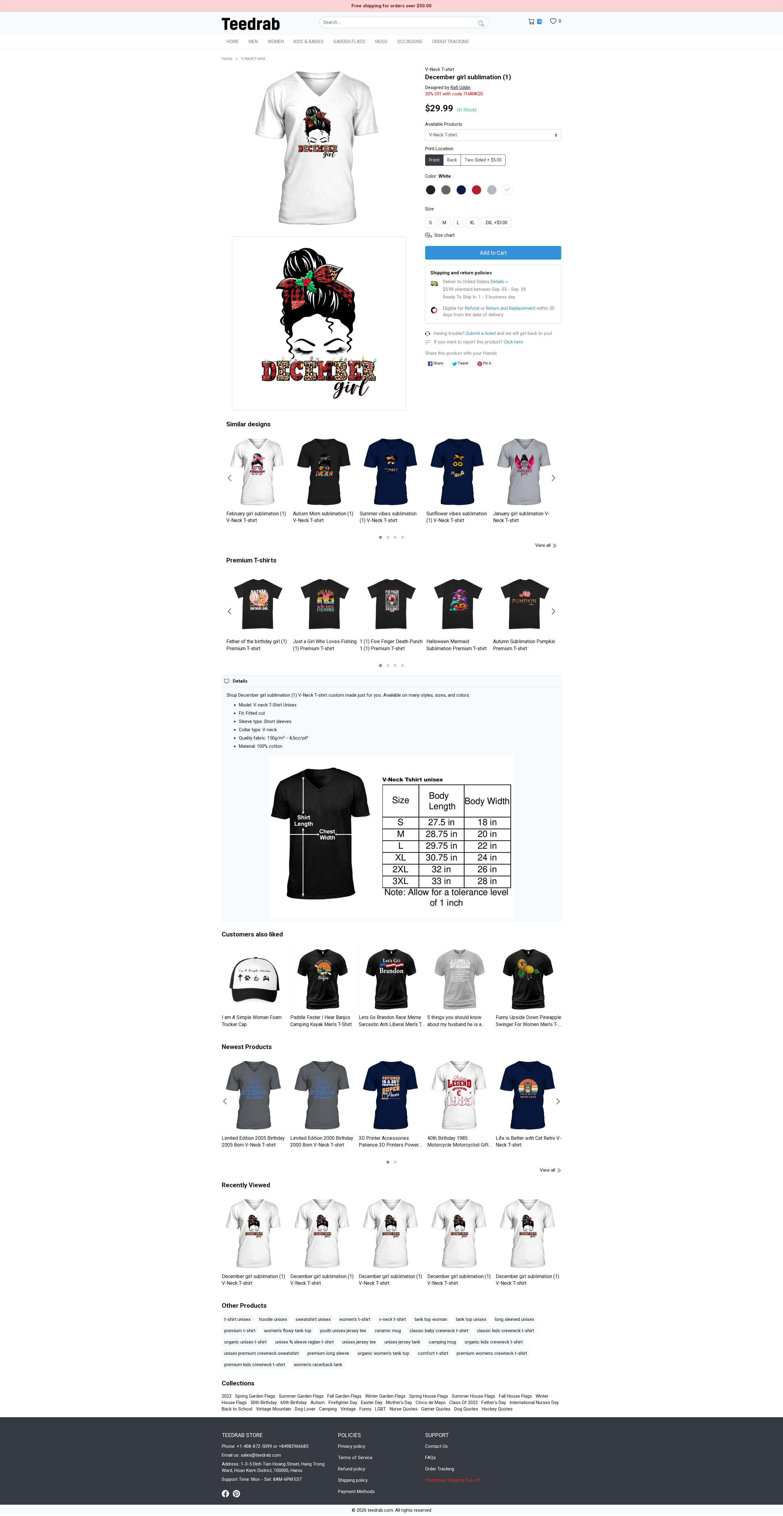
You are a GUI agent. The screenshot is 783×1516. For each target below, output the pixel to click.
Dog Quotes (466, 1409)
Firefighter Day (342, 1402)
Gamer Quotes (436, 1409)
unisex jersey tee (359, 1342)
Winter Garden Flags (385, 1396)
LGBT (380, 1409)
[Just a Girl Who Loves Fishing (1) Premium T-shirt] (325, 604)
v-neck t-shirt (392, 1319)
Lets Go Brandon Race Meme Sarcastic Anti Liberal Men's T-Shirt (391, 1024)
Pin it (486, 363)
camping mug (442, 1342)
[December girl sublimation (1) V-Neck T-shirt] (254, 1234)
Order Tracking (450, 41)
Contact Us (436, 1446)
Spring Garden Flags (255, 1396)
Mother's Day (399, 1402)
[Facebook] (227, 1493)
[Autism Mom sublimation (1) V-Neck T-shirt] (325, 472)
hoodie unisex (273, 1319)
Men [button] (253, 41)
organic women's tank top (383, 1353)
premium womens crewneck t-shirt (492, 1353)
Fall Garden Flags (344, 1396)
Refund (472, 308)
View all (543, 545)
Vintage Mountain (273, 1409)
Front (434, 160)
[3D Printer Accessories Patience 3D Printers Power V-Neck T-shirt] (391, 1095)
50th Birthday (263, 1402)
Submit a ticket (481, 333)
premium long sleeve (328, 1353)
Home (233, 41)
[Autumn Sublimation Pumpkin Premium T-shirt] (525, 604)
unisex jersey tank (402, 1342)
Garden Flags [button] (349, 41)
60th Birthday (293, 1402)
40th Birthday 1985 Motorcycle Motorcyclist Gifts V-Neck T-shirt (459, 1145)
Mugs (381, 41)
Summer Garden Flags (301, 1396)
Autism (317, 1402)
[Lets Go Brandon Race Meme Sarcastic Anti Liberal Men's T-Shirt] (391, 979)
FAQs (430, 1457)
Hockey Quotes (497, 1409)
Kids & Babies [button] (309, 41)
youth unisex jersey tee (343, 1330)
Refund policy (351, 1469)
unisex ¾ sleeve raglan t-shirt (304, 1342)
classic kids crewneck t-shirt (505, 1330)
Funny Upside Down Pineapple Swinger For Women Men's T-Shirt (528, 1024)
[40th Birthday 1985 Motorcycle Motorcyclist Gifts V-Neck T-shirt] (460, 1095)
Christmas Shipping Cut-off (453, 1480)
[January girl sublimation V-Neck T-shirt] (525, 472)
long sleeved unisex (514, 1319)
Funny (365, 1409)
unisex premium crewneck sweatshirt (261, 1353)
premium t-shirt (239, 1330)
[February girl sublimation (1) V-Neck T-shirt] (258, 472)
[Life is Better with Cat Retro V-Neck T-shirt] (528, 1095)
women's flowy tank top (287, 1330)
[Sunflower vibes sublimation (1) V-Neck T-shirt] (458, 472)
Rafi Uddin (460, 87)
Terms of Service (355, 1457)
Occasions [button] (409, 41)
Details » (499, 281)
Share (437, 363)
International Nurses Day (534, 1402)
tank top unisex (471, 1319)
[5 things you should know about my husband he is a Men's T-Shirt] (460, 979)
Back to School (237, 1409)
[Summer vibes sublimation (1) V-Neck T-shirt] (391, 472)
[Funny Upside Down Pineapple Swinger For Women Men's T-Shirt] (528, 979)
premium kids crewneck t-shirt (254, 1364)
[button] (380, 537)
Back (452, 160)
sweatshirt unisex (313, 1319)
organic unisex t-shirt (245, 1342)
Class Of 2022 (463, 1402)
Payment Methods (356, 1491)
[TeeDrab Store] (251, 23)
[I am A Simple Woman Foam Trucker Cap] (254, 979)
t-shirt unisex (237, 1319)
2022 (227, 1396)
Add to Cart (493, 253)
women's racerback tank (318, 1364)
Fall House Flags (515, 1396)
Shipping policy (353, 1480)
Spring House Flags (428, 1396)
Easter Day (371, 1402)
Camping (328, 1409)
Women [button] (276, 41)
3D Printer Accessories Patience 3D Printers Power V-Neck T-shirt (389, 1145)
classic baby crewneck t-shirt (439, 1330)
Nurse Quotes (403, 1409)
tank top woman (430, 1319)
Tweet (462, 363)
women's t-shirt (354, 1319)
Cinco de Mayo (431, 1402)
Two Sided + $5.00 (483, 160)
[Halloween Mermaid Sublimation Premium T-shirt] (458, 604)
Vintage (348, 1409)
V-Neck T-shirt (253, 58)
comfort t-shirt (433, 1353)
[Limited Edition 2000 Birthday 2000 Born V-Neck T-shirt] (323, 1095)
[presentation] (233, 478)
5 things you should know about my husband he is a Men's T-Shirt (454, 1024)
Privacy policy (351, 1446)
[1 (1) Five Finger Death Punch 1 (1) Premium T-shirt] (391, 604)
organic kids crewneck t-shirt (494, 1342)
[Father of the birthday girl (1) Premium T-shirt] (258, 604)
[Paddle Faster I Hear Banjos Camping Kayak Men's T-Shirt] (323, 979)
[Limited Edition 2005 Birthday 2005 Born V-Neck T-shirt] (254, 1095)
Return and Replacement (510, 308)
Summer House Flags (473, 1396)
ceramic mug (388, 1330)
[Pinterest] (236, 1493)
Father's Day (493, 1402)
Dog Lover (305, 1409)
